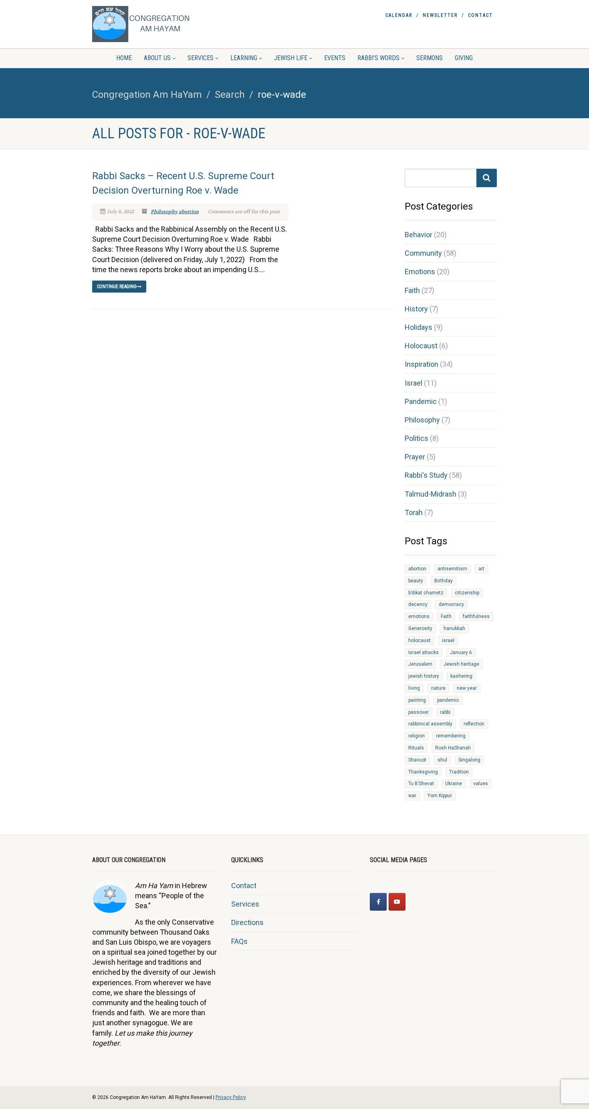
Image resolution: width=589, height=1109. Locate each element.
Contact (480, 15)
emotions (419, 616)
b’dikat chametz (426, 593)
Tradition (459, 772)
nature (438, 688)
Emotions (420, 271)
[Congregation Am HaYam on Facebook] (378, 902)
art (481, 569)
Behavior (418, 234)
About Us (157, 58)
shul (442, 760)
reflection (474, 724)
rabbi (445, 712)
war (412, 795)
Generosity (420, 628)
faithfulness (476, 616)
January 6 (461, 652)
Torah (414, 512)
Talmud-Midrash (430, 494)
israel (448, 640)
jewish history (423, 676)
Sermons (429, 58)
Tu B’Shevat (421, 783)
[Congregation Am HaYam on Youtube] (397, 902)
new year (467, 688)
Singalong (469, 760)
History (416, 309)
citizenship (467, 593)
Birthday (443, 581)
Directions (247, 922)
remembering (451, 736)
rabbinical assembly (430, 724)
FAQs (239, 941)
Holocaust (421, 345)
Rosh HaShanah (453, 748)
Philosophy (164, 211)
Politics (416, 438)
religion (416, 736)
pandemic (448, 700)
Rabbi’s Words (378, 58)
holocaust (419, 640)
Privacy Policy (231, 1097)
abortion (189, 211)
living (414, 688)
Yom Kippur (440, 795)
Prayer (415, 456)
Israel (413, 383)
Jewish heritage (461, 664)
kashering (461, 676)
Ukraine (453, 783)
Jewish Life (290, 58)
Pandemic (421, 401)
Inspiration (421, 364)
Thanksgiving (423, 772)
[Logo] (155, 24)
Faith (412, 290)
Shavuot (417, 760)
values (480, 783)
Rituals (416, 748)
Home (124, 58)
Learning (243, 58)
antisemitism (452, 569)
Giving (464, 58)
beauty (415, 581)
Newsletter (440, 15)
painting (417, 700)
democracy (451, 604)
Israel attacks (423, 652)
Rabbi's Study (426, 475)
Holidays (418, 327)
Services (201, 58)
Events (334, 58)
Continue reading (117, 286)
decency (418, 604)
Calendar (398, 15)
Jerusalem (420, 664)
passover (418, 712)
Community (423, 253)
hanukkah (454, 628)
